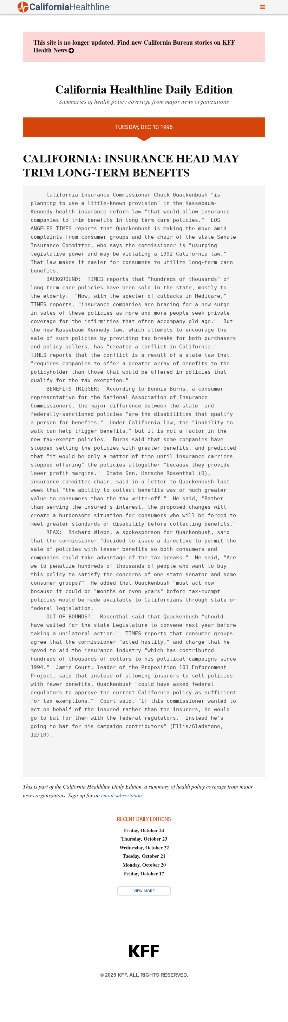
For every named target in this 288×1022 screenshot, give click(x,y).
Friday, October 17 (144, 873)
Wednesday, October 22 (144, 847)
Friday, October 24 (144, 830)
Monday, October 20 (144, 864)
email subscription (121, 795)
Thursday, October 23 (144, 838)
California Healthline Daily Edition (144, 89)
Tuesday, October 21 (144, 856)
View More (144, 891)
